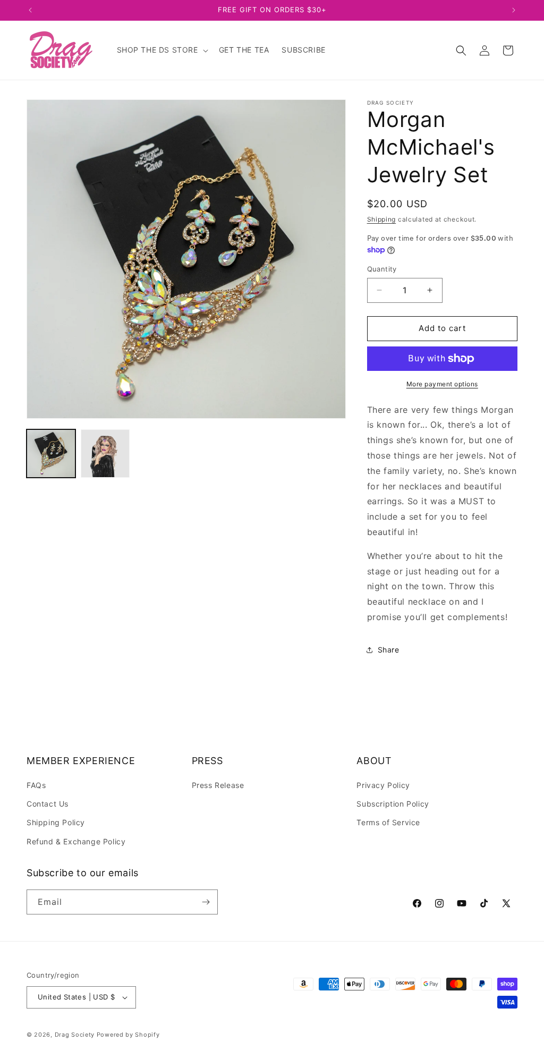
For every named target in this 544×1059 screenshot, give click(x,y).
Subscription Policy (392, 803)
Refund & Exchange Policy (76, 841)
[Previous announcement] (30, 10)
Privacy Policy (383, 785)
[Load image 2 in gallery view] (105, 453)
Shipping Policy (56, 822)
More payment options (442, 384)
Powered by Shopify (128, 1034)
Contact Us (48, 803)
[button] (161, 50)
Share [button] (389, 649)
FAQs (36, 785)
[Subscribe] (205, 901)
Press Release (218, 785)
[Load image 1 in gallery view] (51, 453)
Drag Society (75, 1034)
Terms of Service (388, 822)
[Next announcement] (513, 10)
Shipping (381, 219)
